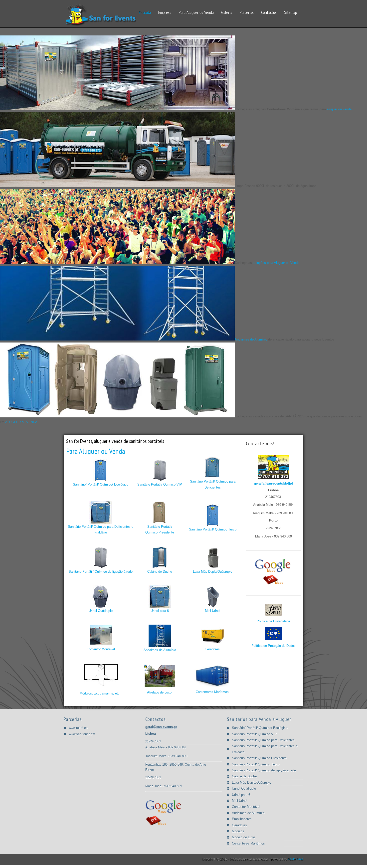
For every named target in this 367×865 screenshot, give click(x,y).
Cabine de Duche (159, 571)
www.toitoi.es (78, 728)
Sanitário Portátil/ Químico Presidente (159, 529)
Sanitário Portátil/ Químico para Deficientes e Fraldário (100, 529)
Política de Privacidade (273, 621)
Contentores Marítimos (212, 692)
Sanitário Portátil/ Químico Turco (212, 529)
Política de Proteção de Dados (273, 646)
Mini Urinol (212, 611)
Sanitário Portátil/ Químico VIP (159, 484)
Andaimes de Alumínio (251, 339)
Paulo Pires (295, 859)
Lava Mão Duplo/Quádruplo (212, 571)
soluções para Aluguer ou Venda (276, 263)
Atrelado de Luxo (159, 692)
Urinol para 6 (160, 611)
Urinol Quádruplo (101, 611)
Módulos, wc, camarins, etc (100, 693)
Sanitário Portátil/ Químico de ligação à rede (101, 571)
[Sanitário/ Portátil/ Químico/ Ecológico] (100, 480)
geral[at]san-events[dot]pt (273, 483)
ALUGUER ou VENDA (21, 422)
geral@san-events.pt (161, 727)
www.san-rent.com (82, 734)
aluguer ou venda (339, 109)
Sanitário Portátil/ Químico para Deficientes (212, 484)
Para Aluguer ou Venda (95, 451)
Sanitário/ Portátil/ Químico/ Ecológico (100, 484)
